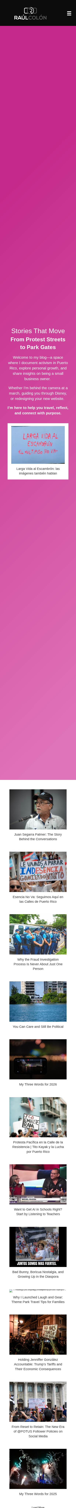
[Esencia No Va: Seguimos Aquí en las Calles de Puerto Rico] (38, 879)
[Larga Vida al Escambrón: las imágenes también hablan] (38, 451)
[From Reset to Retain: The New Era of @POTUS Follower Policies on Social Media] (38, 1411)
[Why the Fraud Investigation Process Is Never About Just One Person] (38, 944)
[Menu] (69, 13)
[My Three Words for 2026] (38, 1064)
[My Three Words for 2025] (38, 1474)
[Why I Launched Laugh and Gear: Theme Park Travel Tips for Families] (38, 1298)
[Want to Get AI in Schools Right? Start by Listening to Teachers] (38, 1191)
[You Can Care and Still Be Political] (38, 1006)
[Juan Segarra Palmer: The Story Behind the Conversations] (38, 816)
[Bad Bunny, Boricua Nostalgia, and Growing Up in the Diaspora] (38, 1254)
